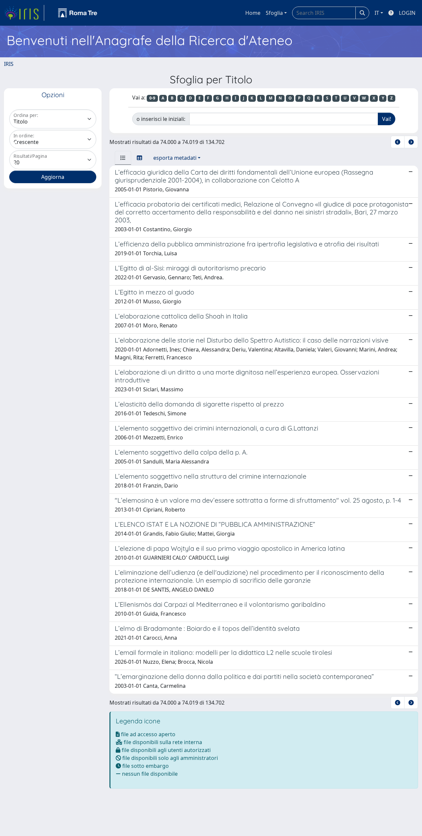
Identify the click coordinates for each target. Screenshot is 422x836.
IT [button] (377, 12)
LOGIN (407, 12)
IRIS (9, 64)
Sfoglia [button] (274, 12)
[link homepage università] (77, 13)
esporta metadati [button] (174, 157)
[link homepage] (24, 13)
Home (252, 12)
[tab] (123, 158)
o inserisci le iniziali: (160, 119)
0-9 (152, 98)
